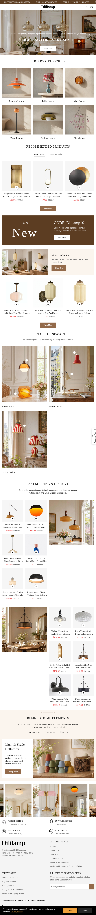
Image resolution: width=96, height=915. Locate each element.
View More (48, 325)
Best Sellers (39, 154)
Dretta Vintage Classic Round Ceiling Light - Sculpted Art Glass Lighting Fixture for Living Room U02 (83, 632)
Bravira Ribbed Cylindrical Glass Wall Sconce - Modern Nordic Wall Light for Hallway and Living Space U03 (59, 666)
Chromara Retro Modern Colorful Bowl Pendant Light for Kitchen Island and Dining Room (36, 559)
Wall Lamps (79, 101)
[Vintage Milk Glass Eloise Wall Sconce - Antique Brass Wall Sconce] (48, 292)
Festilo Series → (10, 472)
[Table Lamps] (48, 83)
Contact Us (54, 850)
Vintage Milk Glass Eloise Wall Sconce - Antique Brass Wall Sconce (48, 311)
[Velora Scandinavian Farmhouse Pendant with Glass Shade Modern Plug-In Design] (13, 511)
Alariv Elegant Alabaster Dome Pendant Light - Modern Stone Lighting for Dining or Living (13, 559)
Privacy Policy (8, 886)
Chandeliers (79, 138)
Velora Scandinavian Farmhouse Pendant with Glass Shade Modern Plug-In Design (12, 526)
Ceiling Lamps (48, 138)
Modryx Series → (57, 406)
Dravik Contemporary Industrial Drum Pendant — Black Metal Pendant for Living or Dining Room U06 (83, 700)
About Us (53, 846)
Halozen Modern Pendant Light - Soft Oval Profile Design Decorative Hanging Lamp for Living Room (48, 195)
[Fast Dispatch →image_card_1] (71, 522)
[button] (91, 7)
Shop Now (48, 49)
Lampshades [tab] (34, 732)
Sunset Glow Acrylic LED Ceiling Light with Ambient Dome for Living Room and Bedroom (36, 526)
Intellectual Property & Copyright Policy (66, 866)
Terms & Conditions (10, 878)
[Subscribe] (91, 886)
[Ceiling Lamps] (48, 119)
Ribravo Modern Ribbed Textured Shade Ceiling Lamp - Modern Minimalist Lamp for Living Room (36, 593)
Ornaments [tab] (50, 732)
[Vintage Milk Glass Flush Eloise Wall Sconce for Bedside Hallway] (79, 292)
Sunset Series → (9, 406)
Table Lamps (48, 101)
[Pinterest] (3, 905)
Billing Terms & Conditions (13, 890)
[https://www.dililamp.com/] (48, 7)
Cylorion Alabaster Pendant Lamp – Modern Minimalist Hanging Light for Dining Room (12, 593)
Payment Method (9, 882)
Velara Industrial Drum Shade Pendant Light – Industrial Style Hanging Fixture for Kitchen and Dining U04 (83, 666)
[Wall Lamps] (79, 83)
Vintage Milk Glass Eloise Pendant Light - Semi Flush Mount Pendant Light (16, 311)
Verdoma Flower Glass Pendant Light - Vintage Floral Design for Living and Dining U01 (59, 632)
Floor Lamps (16, 138)
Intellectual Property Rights (13, 893)
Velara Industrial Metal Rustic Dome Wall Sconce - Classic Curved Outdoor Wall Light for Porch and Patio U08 (60, 700)
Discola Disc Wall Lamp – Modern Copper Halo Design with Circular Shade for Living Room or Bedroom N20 (79, 195)
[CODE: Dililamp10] (48, 230)
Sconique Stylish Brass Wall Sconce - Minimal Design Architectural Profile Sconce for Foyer (16, 195)
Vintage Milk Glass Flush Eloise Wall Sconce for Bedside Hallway (79, 311)
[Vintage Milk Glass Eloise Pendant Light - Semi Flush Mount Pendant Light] (16, 292)
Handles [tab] (64, 732)
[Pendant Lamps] (16, 83)
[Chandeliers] (79, 119)
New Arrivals (56, 154)
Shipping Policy (56, 858)
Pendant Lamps (16, 101)
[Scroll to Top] (91, 902)
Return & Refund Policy (59, 862)
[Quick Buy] (17, 188)
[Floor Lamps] (16, 119)
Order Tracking (56, 854)
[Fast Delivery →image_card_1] (24, 629)
